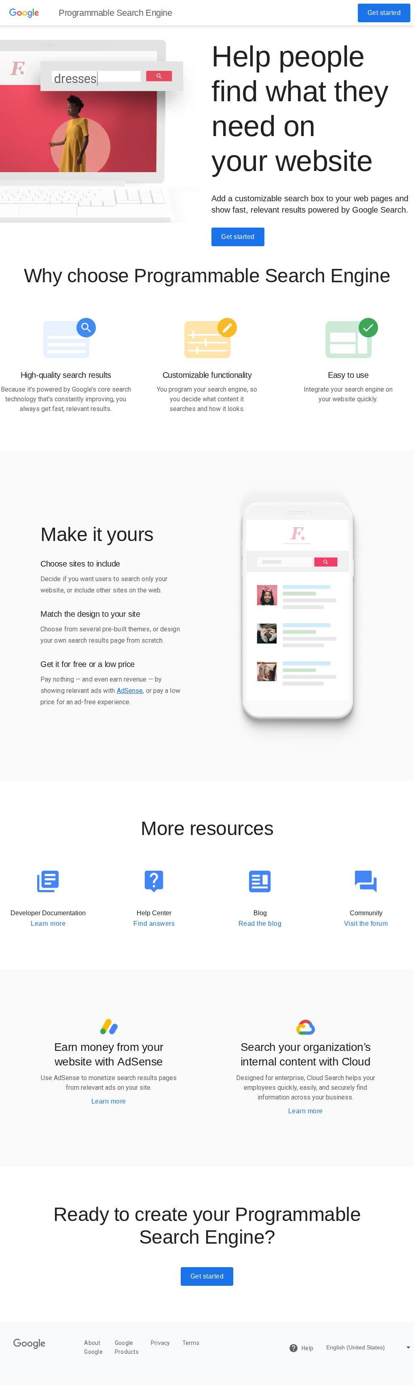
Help (301, 1348)
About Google (93, 1347)
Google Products (127, 1347)
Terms (190, 1343)
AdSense (130, 691)
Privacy (160, 1343)
